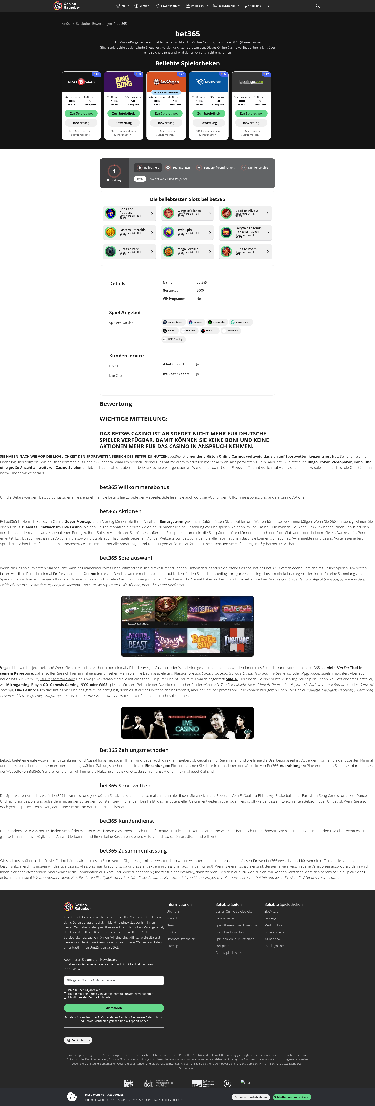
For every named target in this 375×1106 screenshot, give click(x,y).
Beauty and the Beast (57, 679)
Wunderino (272, 939)
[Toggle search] (318, 6)
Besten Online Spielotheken (234, 911)
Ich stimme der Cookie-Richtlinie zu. (91, 997)
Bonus (236, 467)
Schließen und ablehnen (251, 1097)
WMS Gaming (175, 339)
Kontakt (172, 918)
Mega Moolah (259, 684)
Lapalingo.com (274, 946)
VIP (294, 538)
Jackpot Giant (279, 579)
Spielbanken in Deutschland (234, 939)
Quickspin (232, 330)
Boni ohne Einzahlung (230, 932)
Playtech (191, 330)
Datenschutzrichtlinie (181, 939)
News (170, 925)
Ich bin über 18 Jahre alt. (84, 990)
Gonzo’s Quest (240, 673)
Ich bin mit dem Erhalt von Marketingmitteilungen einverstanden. (111, 993)
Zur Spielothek (81, 113)
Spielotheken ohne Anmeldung (236, 925)
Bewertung (81, 123)
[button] (148, 167)
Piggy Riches (311, 673)
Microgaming (242, 322)
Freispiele (222, 946)
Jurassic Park (306, 684)
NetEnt (172, 330)
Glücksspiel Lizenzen (229, 952)
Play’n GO (211, 330)
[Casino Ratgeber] (75, 6)
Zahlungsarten (225, 918)
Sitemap (172, 946)
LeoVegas (271, 918)
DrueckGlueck (274, 932)
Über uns (173, 911)
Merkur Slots (273, 925)
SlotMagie (271, 911)
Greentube (219, 322)
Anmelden (114, 1008)
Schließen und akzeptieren (292, 1097)
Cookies (172, 932)
